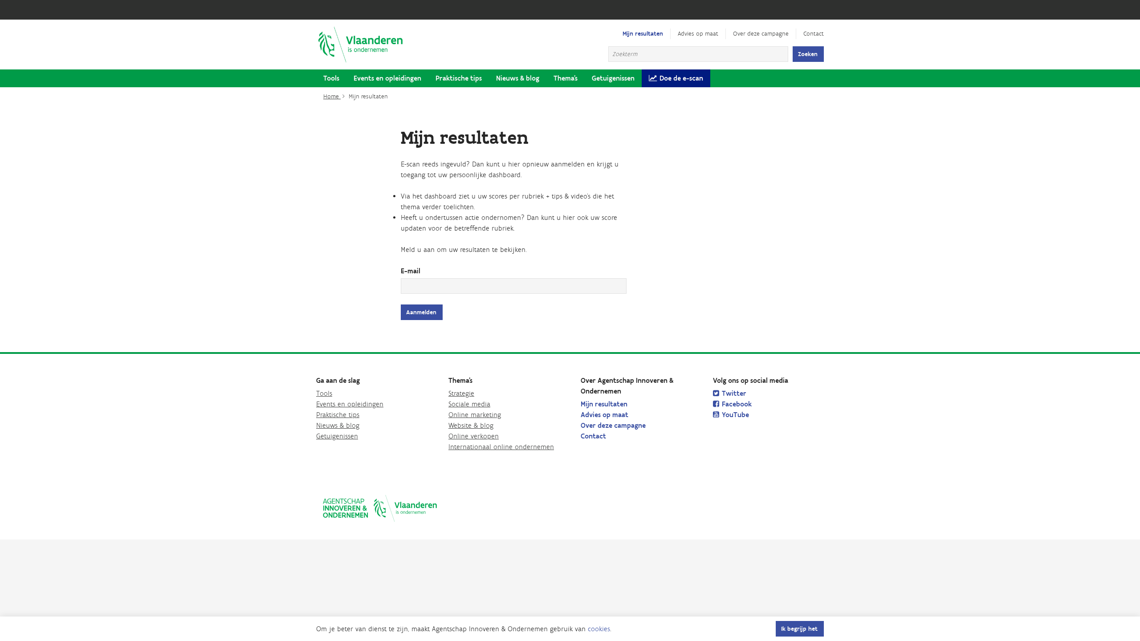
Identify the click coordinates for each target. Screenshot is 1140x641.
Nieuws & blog (517, 78)
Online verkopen (473, 436)
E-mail (410, 271)
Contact (813, 33)
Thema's (566, 78)
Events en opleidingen (387, 78)
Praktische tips (459, 78)
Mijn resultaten (643, 33)
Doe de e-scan (681, 78)
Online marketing (474, 414)
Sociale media (469, 404)
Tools (331, 78)
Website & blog (470, 425)
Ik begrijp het (799, 629)
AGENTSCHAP (379, 508)
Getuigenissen (613, 78)
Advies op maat (698, 33)
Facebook (737, 404)
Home (332, 96)
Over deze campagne (761, 33)
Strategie (461, 393)
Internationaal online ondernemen (501, 446)
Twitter (734, 393)
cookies (599, 629)
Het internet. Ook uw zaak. (360, 44)
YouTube (735, 414)
